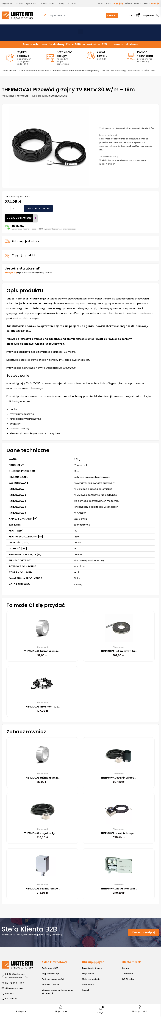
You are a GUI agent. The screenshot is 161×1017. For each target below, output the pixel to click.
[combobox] (74, 15)
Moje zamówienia (91, 979)
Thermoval (127, 973)
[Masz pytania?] (139, 1007)
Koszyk (85, 990)
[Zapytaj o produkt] (7, 255)
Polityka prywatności (53, 979)
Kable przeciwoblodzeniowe (34, 70)
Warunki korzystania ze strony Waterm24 (57, 992)
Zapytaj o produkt (23, 255)
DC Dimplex (128, 979)
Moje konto (148, 15)
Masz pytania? (139, 1011)
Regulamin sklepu (51, 973)
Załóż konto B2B (50, 968)
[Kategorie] (21, 1007)
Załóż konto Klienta (92, 968)
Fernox (125, 968)
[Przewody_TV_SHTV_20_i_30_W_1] (49, 146)
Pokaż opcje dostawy (25, 241)
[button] (80, 31)
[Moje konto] (157, 15)
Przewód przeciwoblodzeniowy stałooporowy (75, 70)
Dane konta (88, 984)
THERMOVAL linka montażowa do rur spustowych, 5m (58, 706)
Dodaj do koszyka (38, 208)
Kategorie (21, 1011)
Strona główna (9, 70)
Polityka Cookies (50, 984)
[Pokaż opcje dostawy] (7, 241)
